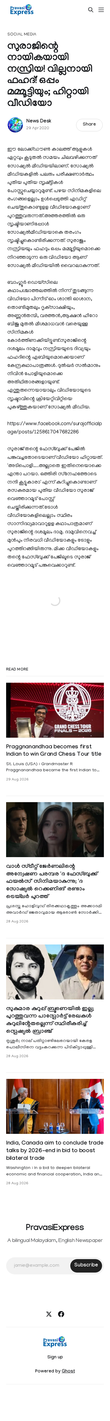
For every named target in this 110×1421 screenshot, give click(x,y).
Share (89, 125)
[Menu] (101, 10)
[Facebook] (61, 1314)
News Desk (38, 122)
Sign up (55, 1358)
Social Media (22, 34)
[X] (49, 1314)
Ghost (68, 1372)
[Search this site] (91, 10)
